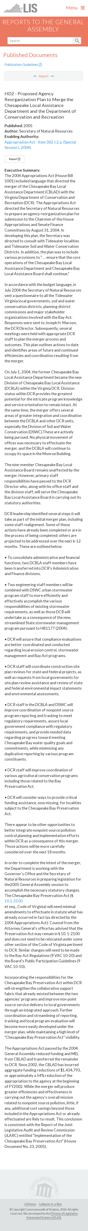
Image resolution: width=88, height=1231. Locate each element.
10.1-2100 (14, 901)
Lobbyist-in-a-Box (50, 1204)
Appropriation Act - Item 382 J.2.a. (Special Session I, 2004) (40, 145)
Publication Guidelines (22, 64)
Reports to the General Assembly (43, 25)
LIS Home (30, 1204)
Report (13, 159)
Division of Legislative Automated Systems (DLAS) (52, 1215)
